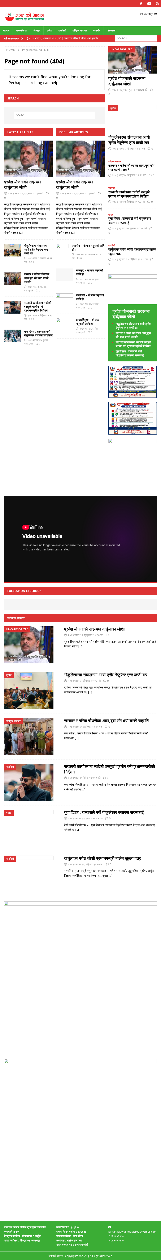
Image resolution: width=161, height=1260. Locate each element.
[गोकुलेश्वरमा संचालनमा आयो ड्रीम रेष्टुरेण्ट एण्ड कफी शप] (12, 250)
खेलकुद (37, 30)
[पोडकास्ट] (157, 3)
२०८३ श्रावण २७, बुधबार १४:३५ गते (129, 228)
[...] (21, 233)
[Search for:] (136, 38)
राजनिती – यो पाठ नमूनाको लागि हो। (90, 297)
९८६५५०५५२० (117, 1240)
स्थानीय (96, 30)
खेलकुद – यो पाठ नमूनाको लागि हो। (89, 272)
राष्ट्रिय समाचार (80, 30)
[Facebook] (141, 3)
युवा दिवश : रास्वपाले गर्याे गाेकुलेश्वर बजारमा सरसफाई (38, 333)
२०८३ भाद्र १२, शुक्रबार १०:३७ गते (25, 193)
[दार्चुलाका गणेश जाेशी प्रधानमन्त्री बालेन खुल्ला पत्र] (28, 874)
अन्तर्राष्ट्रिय (21, 30)
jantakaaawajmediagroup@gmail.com (132, 1231)
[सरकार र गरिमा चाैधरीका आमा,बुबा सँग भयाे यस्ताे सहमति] (12, 278)
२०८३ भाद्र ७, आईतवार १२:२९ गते (129, 175)
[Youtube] (149, 3)
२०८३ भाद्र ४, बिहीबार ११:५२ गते (128, 202)
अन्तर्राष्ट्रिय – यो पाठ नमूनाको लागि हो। (87, 322)
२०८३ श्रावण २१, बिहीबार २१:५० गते (130, 259)
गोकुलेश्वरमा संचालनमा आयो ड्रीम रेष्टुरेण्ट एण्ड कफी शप (36, 249)
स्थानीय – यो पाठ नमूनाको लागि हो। (88, 247)
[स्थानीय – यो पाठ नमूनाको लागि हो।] (62, 250)
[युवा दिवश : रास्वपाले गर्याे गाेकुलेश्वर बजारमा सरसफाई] (12, 336)
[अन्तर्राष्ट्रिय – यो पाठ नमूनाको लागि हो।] (64, 323)
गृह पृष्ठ (6, 30)
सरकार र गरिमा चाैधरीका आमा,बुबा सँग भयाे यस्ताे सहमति (36, 278)
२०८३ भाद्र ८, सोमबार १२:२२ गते (128, 148)
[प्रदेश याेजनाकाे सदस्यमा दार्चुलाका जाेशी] (28, 159)
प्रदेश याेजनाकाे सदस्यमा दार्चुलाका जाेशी (22, 184)
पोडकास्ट (111, 30)
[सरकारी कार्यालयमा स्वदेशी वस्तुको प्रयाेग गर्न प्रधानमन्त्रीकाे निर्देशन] (12, 307)
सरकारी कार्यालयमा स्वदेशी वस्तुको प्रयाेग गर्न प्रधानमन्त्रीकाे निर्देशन (37, 306)
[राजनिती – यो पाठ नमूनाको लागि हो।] (64, 299)
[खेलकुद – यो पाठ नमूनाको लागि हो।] (64, 274)
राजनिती (62, 30)
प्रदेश (49, 30)
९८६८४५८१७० (116, 1236)
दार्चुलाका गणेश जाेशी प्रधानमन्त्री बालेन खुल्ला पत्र (132, 251)
